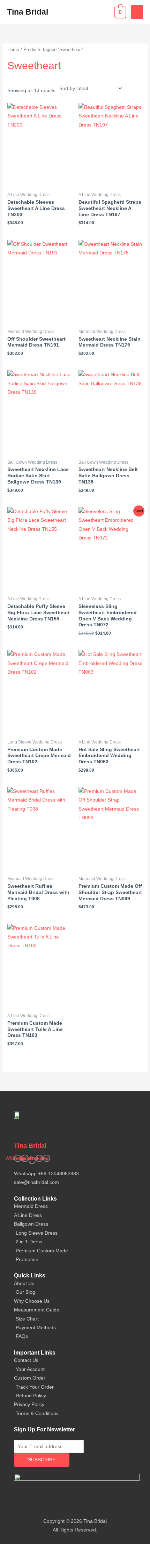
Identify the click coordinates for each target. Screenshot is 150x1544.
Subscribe (41, 1459)
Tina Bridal (27, 11)
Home (13, 49)
